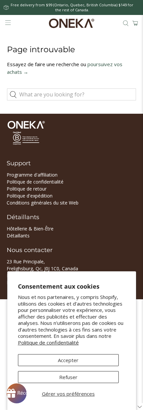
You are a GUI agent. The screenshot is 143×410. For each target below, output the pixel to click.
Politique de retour (27, 189)
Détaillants (18, 235)
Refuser (68, 377)
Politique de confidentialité (48, 342)
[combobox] (71, 94)
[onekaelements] (71, 23)
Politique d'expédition (30, 196)
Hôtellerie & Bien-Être (30, 228)
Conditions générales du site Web (42, 203)
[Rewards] (17, 393)
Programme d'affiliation (32, 175)
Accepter (68, 360)
